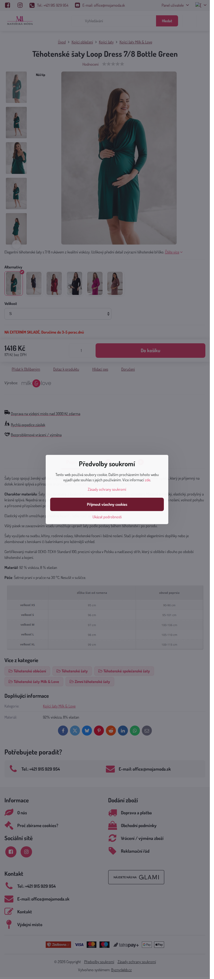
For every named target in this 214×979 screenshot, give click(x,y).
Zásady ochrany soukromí (107, 489)
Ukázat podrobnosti (107, 516)
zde (147, 479)
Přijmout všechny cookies (107, 504)
